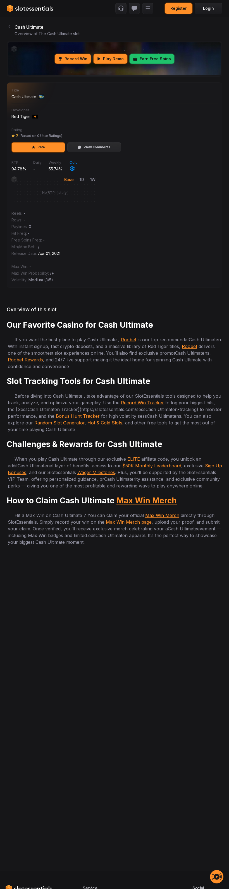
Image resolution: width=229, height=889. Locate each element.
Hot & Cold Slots (104, 423)
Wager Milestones (96, 472)
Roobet (128, 339)
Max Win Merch (146, 500)
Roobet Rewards (25, 360)
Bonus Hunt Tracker (78, 416)
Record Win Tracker (142, 402)
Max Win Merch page (129, 522)
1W (93, 179)
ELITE (133, 459)
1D (82, 179)
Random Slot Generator (59, 423)
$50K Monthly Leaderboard (151, 465)
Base (69, 179)
